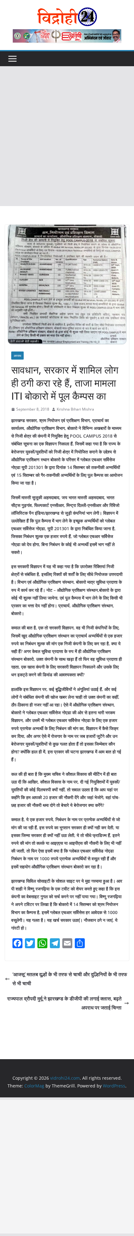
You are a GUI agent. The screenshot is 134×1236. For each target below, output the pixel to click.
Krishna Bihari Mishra (75, 409)
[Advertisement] (67, 136)
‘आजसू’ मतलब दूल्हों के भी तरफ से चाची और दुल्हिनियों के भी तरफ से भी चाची (69, 979)
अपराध (17, 355)
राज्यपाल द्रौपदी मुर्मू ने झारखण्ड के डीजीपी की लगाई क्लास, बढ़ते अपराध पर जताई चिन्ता (64, 1003)
